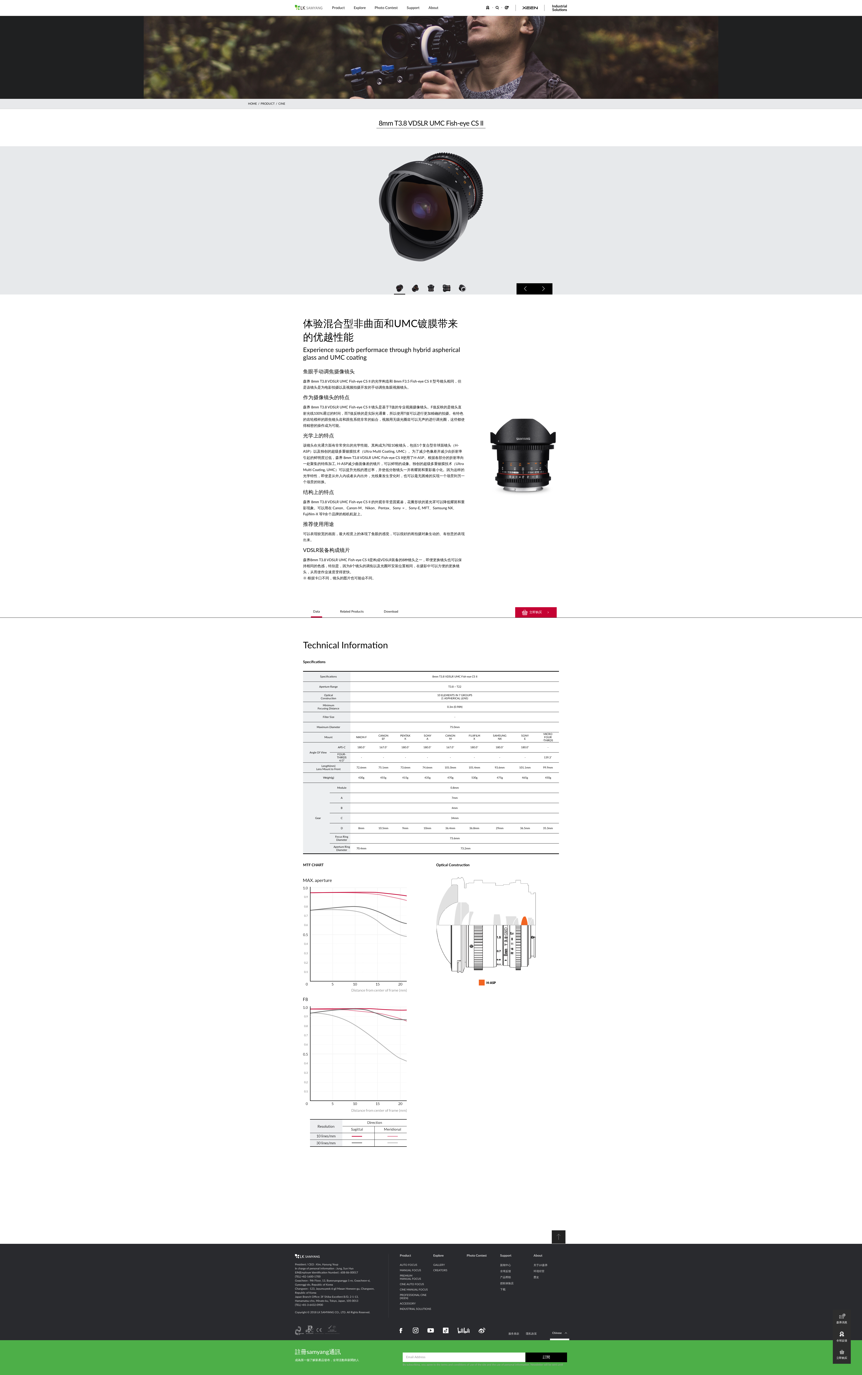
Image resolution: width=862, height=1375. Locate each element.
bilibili (463, 1330)
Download (391, 611)
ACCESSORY (408, 1303)
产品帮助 (505, 1277)
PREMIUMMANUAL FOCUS (410, 1277)
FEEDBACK (488, 7)
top (558, 1237)
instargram (415, 1330)
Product (405, 1255)
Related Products (352, 611)
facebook (401, 1330)
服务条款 (513, 1333)
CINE (281, 103)
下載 (503, 1289)
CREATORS (440, 1270)
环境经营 (539, 1271)
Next (543, 288)
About (538, 1255)
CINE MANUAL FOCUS (414, 1289)
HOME (252, 103)
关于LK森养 (541, 1265)
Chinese (557, 1333)
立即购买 (536, 612)
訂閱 (546, 1357)
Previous (525, 288)
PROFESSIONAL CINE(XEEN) (413, 1297)
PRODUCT (268, 103)
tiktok (446, 1330)
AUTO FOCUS (408, 1265)
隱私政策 (531, 1333)
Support (505, 1255)
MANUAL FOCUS (410, 1270)
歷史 (536, 1277)
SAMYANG (308, 7)
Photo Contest (477, 1255)
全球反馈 (505, 1271)
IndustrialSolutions (559, 8)
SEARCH (497, 7)
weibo (482, 1330)
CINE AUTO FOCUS (412, 1284)
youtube (430, 1330)
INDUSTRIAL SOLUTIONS (415, 1309)
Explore (438, 1255)
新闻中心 (505, 1265)
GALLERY (439, 1265)
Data (316, 611)
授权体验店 (507, 1283)
